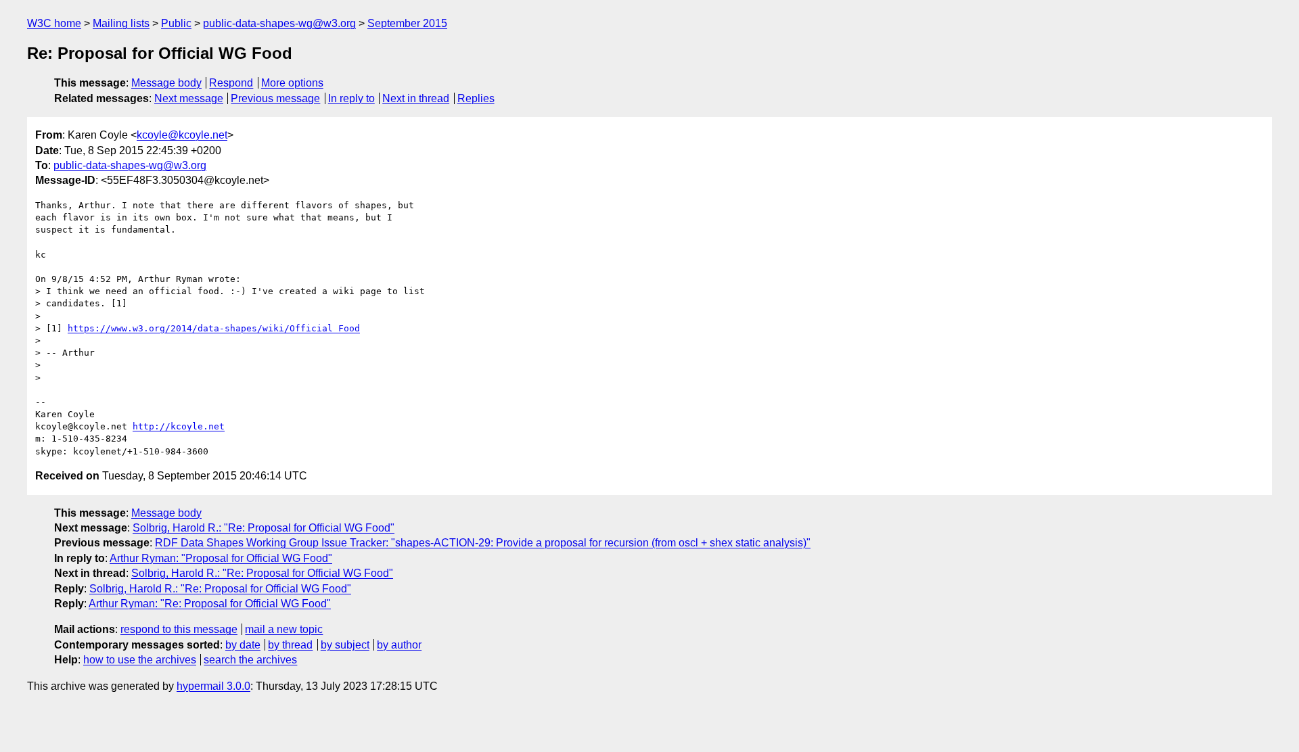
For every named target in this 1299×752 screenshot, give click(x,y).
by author (399, 645)
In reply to (351, 98)
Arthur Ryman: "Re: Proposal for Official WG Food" (210, 603)
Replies (476, 98)
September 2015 (407, 23)
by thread (290, 645)
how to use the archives (139, 659)
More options (292, 83)
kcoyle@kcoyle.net (182, 135)
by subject (345, 645)
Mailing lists (121, 23)
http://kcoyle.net (179, 426)
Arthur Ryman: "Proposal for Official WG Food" (221, 558)
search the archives (250, 659)
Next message (188, 98)
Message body (166, 83)
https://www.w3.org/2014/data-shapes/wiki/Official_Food (214, 328)
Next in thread (415, 98)
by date (242, 645)
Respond (231, 83)
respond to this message (178, 629)
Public (176, 23)
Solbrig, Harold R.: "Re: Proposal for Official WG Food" (263, 528)
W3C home (54, 23)
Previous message (275, 98)
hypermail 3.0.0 (213, 686)
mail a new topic (284, 629)
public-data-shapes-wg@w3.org (279, 23)
